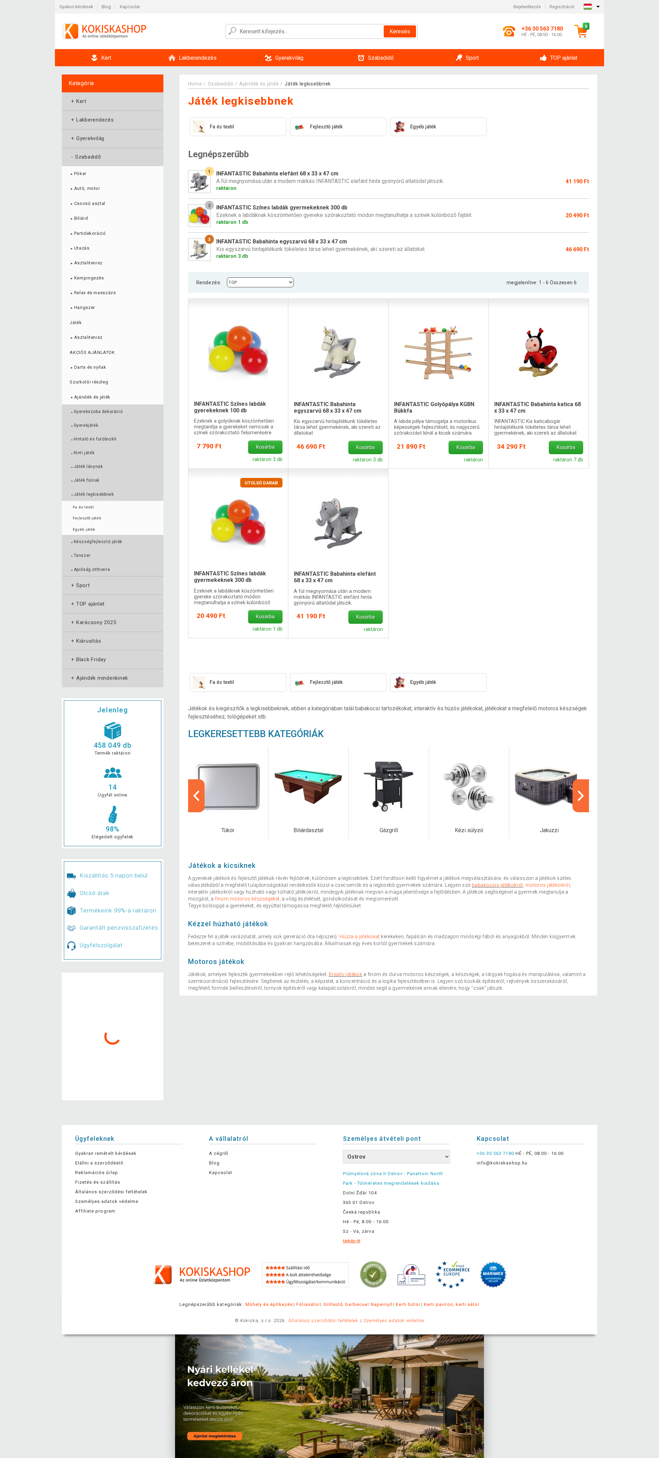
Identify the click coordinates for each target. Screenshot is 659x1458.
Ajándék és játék (90, 397)
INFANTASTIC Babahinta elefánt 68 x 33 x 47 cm (335, 577)
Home (195, 84)
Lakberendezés (92, 120)
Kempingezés (87, 277)
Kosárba (265, 447)
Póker (78, 173)
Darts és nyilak (88, 367)
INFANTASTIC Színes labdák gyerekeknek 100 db (230, 407)
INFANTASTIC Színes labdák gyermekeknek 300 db (230, 576)
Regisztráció (562, 6)
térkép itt (351, 1240)
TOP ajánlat (87, 604)
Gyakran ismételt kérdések (106, 1153)
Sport (80, 585)
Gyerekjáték (84, 425)
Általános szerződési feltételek (111, 1191)
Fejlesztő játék (87, 518)
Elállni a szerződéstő (99, 1163)
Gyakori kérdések (76, 6)
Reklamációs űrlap (96, 1172)
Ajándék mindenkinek (99, 678)
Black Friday (88, 659)
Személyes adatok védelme (106, 1201)
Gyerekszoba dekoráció (97, 411)
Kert (78, 101)
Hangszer (82, 307)
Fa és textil (83, 507)
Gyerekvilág (87, 138)
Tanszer (80, 555)
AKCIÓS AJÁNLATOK (92, 352)
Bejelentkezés (527, 6)
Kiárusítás (85, 641)
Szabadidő (85, 157)
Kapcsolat (130, 6)
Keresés (400, 31)
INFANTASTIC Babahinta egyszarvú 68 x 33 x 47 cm (327, 407)
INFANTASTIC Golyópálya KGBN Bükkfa (434, 407)
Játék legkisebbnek (92, 494)
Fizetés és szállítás (97, 1182)
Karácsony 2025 (93, 622)
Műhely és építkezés (269, 1304)
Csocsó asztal (87, 203)
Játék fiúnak (85, 480)
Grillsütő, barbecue (345, 1304)
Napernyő (381, 1304)
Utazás (79, 248)
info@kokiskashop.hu (502, 1163)
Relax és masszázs (93, 292)
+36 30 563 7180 (495, 1153)
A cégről (218, 1153)
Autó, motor (85, 188)
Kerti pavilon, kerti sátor (451, 1304)
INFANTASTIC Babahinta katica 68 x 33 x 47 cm (537, 407)
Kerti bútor (408, 1304)
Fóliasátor (308, 1304)
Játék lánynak (87, 466)
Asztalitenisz (86, 262)
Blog (106, 6)
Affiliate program (95, 1211)
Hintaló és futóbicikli (93, 439)
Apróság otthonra (90, 569)
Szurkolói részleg (89, 381)
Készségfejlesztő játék (96, 541)
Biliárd (79, 218)
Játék (76, 322)
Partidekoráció (88, 233)
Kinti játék (82, 452)
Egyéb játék (84, 529)
